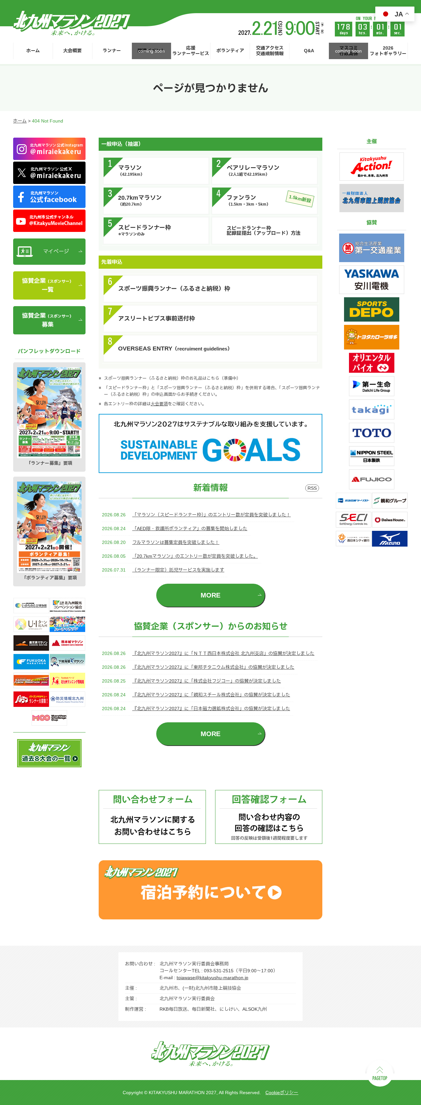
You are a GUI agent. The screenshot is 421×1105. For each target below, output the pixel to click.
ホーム (33, 50)
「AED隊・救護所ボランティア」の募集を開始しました (189, 528)
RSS (312, 488)
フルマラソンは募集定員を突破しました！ (175, 542)
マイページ (56, 251)
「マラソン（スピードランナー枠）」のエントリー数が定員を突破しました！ (211, 514)
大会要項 (159, 403)
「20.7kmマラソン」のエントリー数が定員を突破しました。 (195, 556)
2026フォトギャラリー (388, 50)
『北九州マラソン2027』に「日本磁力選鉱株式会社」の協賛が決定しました (211, 708)
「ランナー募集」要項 (49, 463)
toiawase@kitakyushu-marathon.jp (212, 977)
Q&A (309, 50)
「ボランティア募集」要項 (49, 577)
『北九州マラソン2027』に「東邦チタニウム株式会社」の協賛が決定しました (213, 667)
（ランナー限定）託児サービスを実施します (178, 570)
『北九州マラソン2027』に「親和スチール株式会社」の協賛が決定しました (211, 694)
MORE (210, 595)
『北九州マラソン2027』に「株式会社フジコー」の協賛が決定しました (206, 681)
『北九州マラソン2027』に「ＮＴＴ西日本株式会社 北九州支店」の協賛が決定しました (223, 653)
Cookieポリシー (281, 1092)
